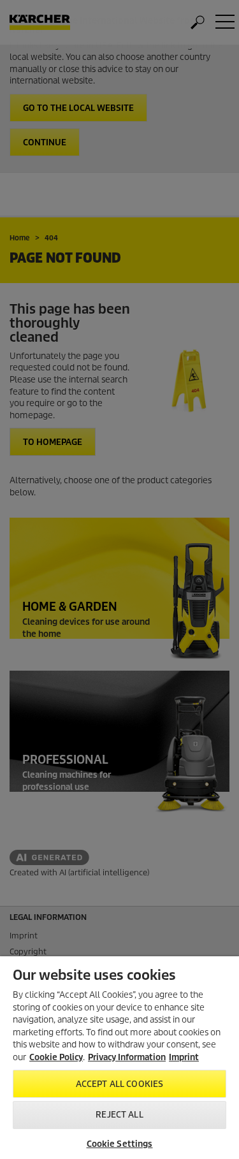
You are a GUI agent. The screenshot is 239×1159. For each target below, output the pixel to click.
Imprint (184, 1057)
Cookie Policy (56, 1057)
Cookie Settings (120, 1144)
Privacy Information (127, 1057)
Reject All (119, 1114)
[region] (119, 1057)
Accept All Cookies (119, 1084)
